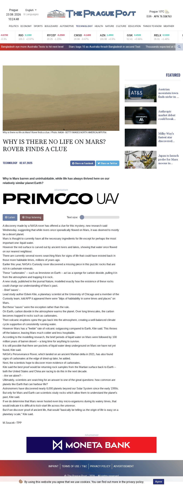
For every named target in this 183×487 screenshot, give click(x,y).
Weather (169, 26)
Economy (26, 26)
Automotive (67, 26)
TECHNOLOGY (10, 163)
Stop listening (33, 217)
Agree (158, 481)
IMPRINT (53, 466)
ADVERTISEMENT (123, 466)
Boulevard (51, 26)
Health (99, 26)
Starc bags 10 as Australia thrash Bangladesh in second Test (76, 46)
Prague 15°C (157, 11)
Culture (121, 26)
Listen (11, 217)
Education (134, 26)
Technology (84, 26)
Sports (38, 26)
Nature (109, 26)
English (30, 10)
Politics (14, 26)
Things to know (152, 26)
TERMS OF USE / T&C (74, 466)
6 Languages (31, 14)
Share (83, 163)
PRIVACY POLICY (100, 466)
